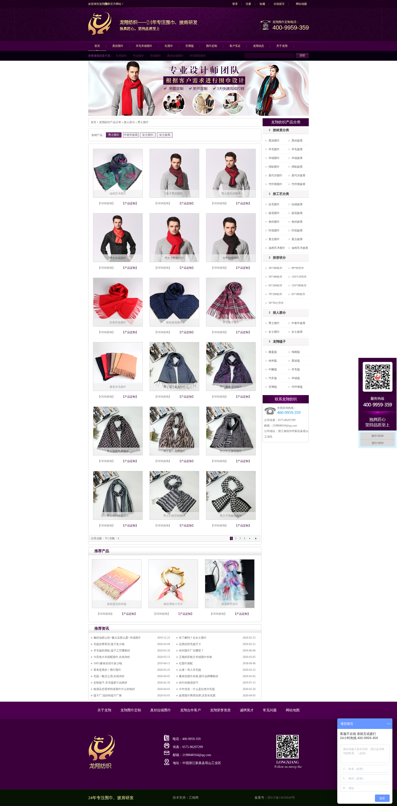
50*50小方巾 (276, 303)
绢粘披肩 (297, 166)
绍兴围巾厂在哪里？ (191, 650)
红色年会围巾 (118, 322)
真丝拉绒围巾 (175, 55)
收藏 (262, 4)
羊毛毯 (296, 369)
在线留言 (279, 4)
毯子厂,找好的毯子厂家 (108, 695)
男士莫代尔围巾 (231, 193)
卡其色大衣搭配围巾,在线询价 (112, 657)
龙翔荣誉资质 (220, 710)
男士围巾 (143, 122)
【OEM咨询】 (106, 203)
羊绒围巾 (155, 55)
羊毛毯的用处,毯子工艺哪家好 (112, 650)
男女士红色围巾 (174, 258)
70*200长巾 (275, 294)
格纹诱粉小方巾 (173, 604)
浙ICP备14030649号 (281, 797)
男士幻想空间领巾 (174, 515)
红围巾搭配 (186, 663)
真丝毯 (296, 360)
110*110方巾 (299, 276)
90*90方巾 (298, 268)
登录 (235, 4)
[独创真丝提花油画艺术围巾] (198, 88)
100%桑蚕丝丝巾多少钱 (108, 663)
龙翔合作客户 (190, 710)
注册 (248, 4)
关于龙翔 (281, 45)
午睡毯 (273, 369)
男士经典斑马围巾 (231, 451)
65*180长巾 (298, 294)
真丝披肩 (297, 140)
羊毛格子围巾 (231, 322)
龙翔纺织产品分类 (110, 122)
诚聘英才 (247, 710)
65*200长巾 (275, 285)
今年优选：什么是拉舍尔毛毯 (197, 689)
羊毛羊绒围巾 (144, 45)
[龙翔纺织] (99, 34)
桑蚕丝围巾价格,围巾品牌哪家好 (198, 676)
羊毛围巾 (274, 149)
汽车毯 (273, 378)
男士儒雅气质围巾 (118, 451)
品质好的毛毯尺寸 (190, 644)
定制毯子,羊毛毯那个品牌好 (110, 682)
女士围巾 (147, 134)
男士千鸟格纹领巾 (231, 515)
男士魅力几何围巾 (174, 451)
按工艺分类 (281, 194)
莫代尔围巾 (275, 175)
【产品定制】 (130, 203)
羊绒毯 (296, 378)
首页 (97, 45)
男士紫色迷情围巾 (231, 386)
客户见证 (235, 45)
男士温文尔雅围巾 (174, 386)
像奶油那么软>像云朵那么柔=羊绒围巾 (117, 637)
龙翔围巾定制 (130, 710)
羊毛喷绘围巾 (198, 55)
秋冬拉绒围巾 (231, 258)
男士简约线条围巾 (118, 515)
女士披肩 (164, 134)
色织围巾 (274, 221)
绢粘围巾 (274, 166)
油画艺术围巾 (118, 193)
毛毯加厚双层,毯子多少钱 (109, 644)
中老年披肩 (131, 134)
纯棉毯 (296, 352)
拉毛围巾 (274, 204)
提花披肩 (297, 213)
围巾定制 (211, 45)
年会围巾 (138, 55)
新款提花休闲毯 (116, 604)
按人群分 (129, 122)
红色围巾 (121, 55)
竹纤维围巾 (275, 184)
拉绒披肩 (297, 204)
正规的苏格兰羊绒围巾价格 (195, 657)
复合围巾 (274, 239)
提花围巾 (274, 213)
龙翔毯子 (279, 341)
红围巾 (169, 45)
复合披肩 (297, 239)
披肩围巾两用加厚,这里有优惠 (197, 695)
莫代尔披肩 (298, 175)
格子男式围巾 (174, 193)
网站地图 (301, 4)
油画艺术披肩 (300, 247)
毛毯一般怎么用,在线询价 (109, 676)
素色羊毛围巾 (118, 386)
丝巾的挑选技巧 (188, 682)
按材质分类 (281, 130)
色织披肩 (297, 221)
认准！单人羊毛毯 (190, 669)
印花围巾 (274, 230)
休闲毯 (273, 360)
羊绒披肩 (297, 158)
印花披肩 (297, 230)
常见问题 (270, 710)
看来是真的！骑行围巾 (107, 669)
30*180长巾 (275, 268)
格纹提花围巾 (174, 322)
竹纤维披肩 (298, 184)
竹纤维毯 (297, 386)
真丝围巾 (117, 45)
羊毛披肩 (297, 149)
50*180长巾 (275, 276)
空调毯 (189, 45)
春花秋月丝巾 (229, 604)
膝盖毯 (273, 352)
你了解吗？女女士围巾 (193, 637)
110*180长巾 (299, 285)
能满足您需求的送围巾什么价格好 (114, 689)
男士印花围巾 (118, 258)
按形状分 (279, 257)
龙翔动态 (258, 45)
